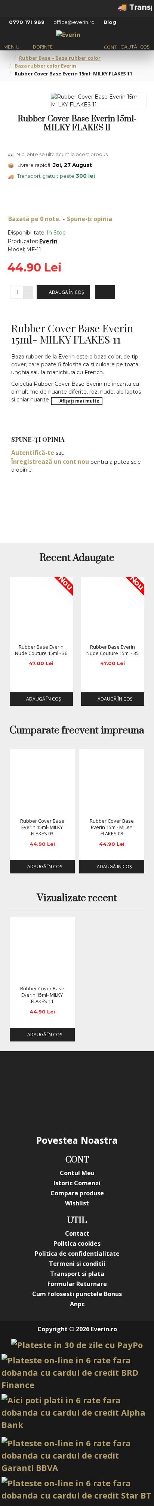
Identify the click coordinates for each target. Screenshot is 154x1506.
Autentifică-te (32, 452)
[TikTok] (62, 1107)
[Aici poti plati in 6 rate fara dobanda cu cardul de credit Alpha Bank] (77, 1412)
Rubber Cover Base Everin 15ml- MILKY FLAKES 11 (42, 994)
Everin (48, 241)
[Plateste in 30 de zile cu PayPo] (77, 1345)
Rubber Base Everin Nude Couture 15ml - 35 (112, 650)
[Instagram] (62, 1077)
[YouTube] (92, 1077)
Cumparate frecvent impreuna (77, 731)
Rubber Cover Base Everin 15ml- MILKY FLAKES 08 (112, 827)
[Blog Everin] (92, 1107)
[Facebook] (32, 1077)
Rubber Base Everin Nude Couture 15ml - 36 (41, 650)
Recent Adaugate (77, 558)
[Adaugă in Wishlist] (18, 633)
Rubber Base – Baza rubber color (60, 58)
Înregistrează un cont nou (50, 461)
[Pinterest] (122, 1077)
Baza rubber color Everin (45, 65)
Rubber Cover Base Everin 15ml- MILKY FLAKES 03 (42, 827)
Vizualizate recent (77, 898)
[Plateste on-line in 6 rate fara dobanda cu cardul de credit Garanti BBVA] (77, 1455)
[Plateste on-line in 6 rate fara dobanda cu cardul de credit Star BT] (77, 1489)
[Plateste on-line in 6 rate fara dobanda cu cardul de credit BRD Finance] (77, 1372)
